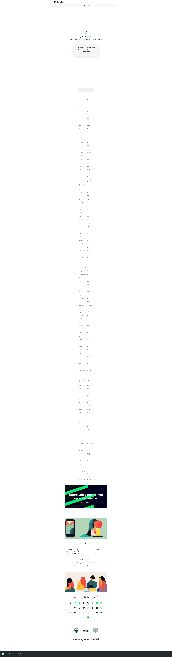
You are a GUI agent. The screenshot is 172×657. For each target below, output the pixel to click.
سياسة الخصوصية (85, 51)
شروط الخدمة (79, 49)
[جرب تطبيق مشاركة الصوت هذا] (86, 496)
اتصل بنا (26, 655)
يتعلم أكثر (77, 47)
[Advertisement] (86, 17)
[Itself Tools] (86, 634)
